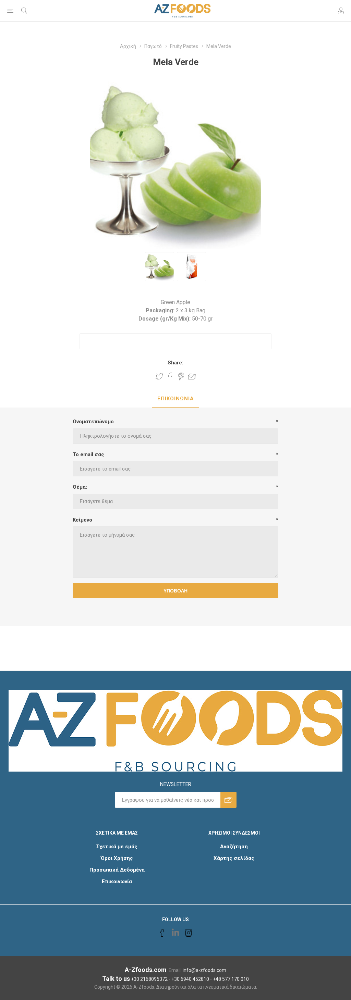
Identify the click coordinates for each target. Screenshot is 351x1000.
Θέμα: (80, 487)
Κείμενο (82, 520)
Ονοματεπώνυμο (93, 421)
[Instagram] (188, 932)
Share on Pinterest (181, 376)
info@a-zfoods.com (204, 970)
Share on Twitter (159, 376)
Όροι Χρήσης (117, 858)
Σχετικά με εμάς (116, 846)
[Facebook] (162, 932)
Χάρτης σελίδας (234, 858)
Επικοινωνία (117, 881)
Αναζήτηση (234, 846)
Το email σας (88, 454)
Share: (175, 363)
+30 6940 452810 (190, 979)
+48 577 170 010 (231, 979)
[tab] (175, 399)
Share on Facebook (170, 376)
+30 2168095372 (149, 979)
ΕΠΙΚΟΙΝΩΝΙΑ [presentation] (175, 399)
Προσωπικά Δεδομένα (117, 870)
